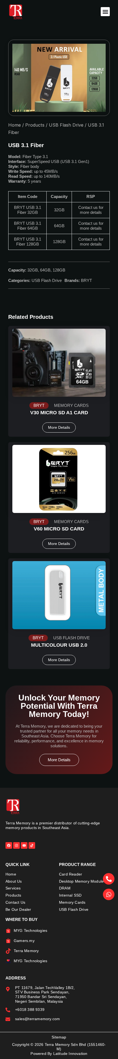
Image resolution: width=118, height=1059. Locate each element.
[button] (105, 11)
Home (14, 125)
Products (34, 125)
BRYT (86, 280)
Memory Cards (71, 405)
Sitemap (59, 1037)
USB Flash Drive (66, 125)
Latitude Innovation (70, 1053)
